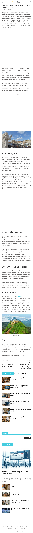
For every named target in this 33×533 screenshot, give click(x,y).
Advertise (10, 528)
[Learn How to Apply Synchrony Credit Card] (6, 395)
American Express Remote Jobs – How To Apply (8, 364)
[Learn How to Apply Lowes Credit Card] (6, 387)
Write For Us (16, 528)
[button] (2, 2)
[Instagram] (18, 521)
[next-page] (5, 425)
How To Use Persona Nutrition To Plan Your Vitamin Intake (24, 365)
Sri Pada (20, 296)
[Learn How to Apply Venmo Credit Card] (6, 380)
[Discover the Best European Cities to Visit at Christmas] (6, 510)
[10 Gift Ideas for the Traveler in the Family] (6, 487)
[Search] (31, 2)
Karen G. (3, 475)
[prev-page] (3, 425)
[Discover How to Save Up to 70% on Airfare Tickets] (16, 459)
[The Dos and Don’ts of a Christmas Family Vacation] (6, 495)
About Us (27, 526)
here (25, 351)
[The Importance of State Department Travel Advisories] (6, 502)
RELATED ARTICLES (8, 373)
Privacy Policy (6, 526)
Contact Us (23, 528)
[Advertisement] (16, 48)
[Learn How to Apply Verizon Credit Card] (6, 419)
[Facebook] (14, 521)
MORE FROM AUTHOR (20, 373)
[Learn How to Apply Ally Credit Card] (6, 403)
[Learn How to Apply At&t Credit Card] (6, 411)
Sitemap (21, 526)
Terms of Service (14, 526)
